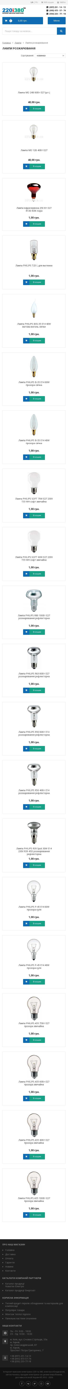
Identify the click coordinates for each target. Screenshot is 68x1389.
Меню (56, 20)
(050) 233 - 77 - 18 (57, 13)
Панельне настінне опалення (20, 1318)
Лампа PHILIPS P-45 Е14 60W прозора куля (34, 908)
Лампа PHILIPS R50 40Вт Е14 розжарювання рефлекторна (34, 792)
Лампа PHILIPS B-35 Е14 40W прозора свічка (34, 442)
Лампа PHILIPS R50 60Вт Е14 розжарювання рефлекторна (34, 733)
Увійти (63, 2)
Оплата (9, 1258)
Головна (6, 42)
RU (36, 2)
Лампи (18, 42)
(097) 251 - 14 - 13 (57, 7)
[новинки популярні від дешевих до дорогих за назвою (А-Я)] (50, 55)
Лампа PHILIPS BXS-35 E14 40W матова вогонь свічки (34, 325)
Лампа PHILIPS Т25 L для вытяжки (34, 265)
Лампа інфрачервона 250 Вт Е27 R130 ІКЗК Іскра (34, 209)
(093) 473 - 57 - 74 (57, 10)
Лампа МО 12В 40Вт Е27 (34, 150)
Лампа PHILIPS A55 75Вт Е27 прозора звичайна (34, 1025)
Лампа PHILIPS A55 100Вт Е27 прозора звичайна (34, 1199)
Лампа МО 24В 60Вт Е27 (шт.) (34, 92)
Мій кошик (49, 2)
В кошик (37, 108)
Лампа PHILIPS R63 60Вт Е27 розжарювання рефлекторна (34, 675)
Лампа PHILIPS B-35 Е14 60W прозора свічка (34, 383)
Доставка (10, 1254)
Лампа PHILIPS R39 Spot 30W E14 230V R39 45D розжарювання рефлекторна (34, 851)
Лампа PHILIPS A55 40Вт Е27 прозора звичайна (34, 1141)
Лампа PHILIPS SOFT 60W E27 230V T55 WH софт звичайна (34, 558)
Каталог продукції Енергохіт (20, 1290)
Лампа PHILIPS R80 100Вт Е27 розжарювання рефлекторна (34, 617)
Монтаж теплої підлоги (18, 1314)
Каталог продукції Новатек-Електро (15, 1285)
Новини (9, 1266)
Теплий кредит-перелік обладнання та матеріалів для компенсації (34, 1304)
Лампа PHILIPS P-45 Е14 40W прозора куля (34, 966)
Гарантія (10, 1262)
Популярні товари (15, 1310)
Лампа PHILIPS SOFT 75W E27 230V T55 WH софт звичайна (34, 500)
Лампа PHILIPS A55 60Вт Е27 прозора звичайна (34, 1083)
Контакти (10, 1270)
